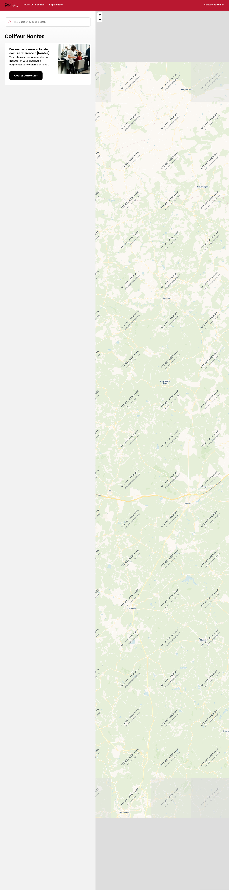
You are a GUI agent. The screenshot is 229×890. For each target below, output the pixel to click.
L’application (56, 5)
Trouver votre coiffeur (33, 5)
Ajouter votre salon (214, 5)
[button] (99, 14)
